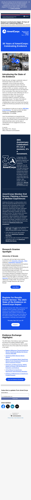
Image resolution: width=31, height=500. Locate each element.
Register (15, 324)
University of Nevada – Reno (19, 261)
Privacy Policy (10, 417)
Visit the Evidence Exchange (15, 379)
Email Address (4, 392)
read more (5, 278)
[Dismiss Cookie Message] (29, 1)
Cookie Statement (15, 8)
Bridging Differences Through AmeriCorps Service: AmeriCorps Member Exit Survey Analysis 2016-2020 (17, 352)
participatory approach (15, 262)
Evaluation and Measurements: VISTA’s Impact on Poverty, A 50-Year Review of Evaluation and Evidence (16, 366)
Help (22, 417)
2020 (15, 228)
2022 (7, 228)
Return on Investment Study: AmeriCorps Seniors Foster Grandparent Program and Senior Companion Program (17, 361)
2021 (10, 228)
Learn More (15, 287)
